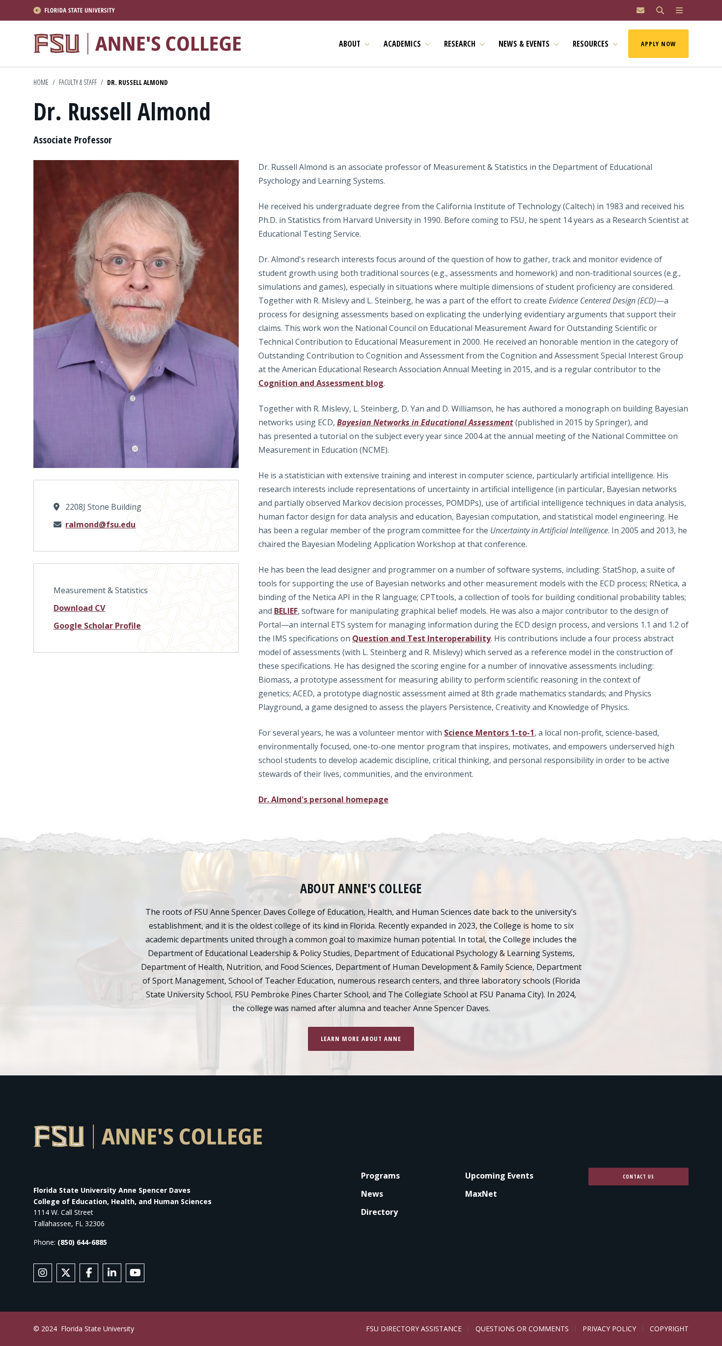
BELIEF (286, 610)
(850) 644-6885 (82, 1242)
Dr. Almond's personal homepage (323, 799)
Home (41, 82)
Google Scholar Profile (97, 625)
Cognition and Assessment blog (321, 383)
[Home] (141, 44)
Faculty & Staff (78, 82)
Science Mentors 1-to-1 (489, 732)
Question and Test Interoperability (421, 638)
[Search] (660, 10)
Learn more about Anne (361, 1038)
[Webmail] (640, 10)
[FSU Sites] (679, 10)
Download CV (79, 608)
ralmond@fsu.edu (100, 524)
